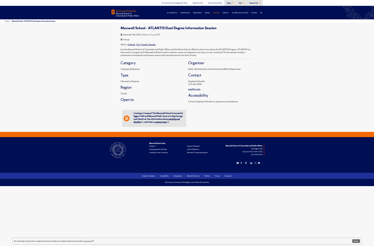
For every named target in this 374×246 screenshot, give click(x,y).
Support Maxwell (193, 146)
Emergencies (177, 176)
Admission (185, 13)
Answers (152, 146)
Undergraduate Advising (158, 149)
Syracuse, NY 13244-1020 (252, 151)
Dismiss (356, 241)
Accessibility (164, 176)
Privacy (217, 176)
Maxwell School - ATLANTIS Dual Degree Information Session (33, 21)
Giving (254, 13)
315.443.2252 (256, 154)
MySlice (207, 176)
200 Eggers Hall (256, 149)
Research (197, 13)
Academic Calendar (148, 176)
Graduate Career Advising (158, 152)
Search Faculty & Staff (215, 3)
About (226, 13)
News (207, 13)
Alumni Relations (240, 13)
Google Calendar (148, 44)
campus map (161, 122)
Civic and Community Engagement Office (174, 3)
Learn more (88, 241)
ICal (138, 44)
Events (216, 13)
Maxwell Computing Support (197, 152)
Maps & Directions (193, 176)
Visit (240, 3)
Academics (172, 13)
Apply (229, 3)
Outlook (131, 44)
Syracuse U (228, 176)
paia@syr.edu (194, 89)
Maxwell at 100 (198, 3)
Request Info (253, 3)
